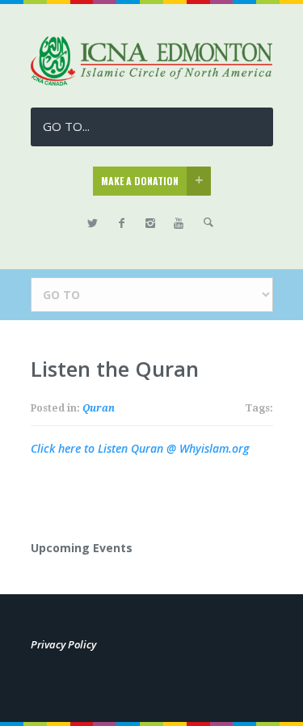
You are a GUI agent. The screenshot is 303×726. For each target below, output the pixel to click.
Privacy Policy (63, 644)
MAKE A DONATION (140, 181)
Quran (98, 408)
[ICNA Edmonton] (152, 81)
